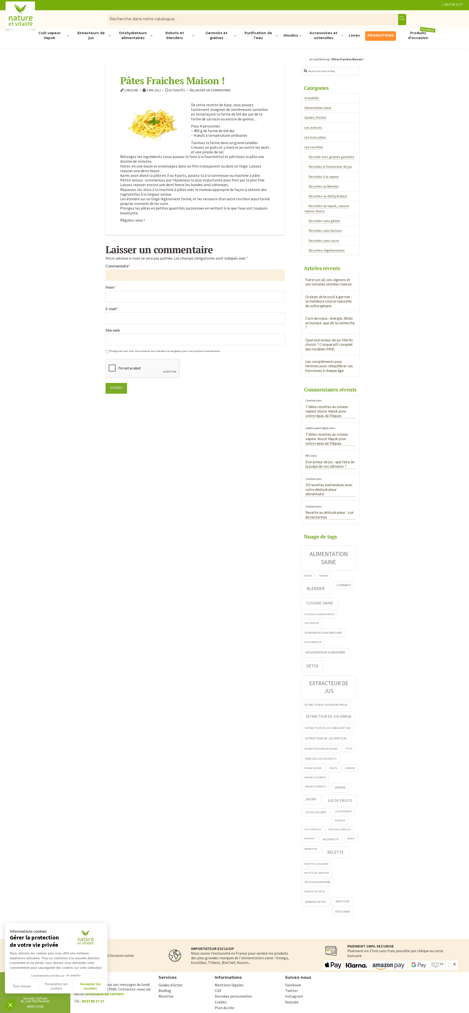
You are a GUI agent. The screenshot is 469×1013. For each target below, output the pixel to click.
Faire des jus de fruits (321, 758)
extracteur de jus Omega (328, 716)
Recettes (166, 996)
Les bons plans (315, 137)
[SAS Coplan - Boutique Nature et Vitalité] (30, 17)
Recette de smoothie (316, 873)
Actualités (176, 90)
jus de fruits (339, 800)
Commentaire (118, 266)
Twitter (291, 990)
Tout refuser (22, 986)
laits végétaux (312, 829)
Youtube (291, 1002)
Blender (316, 588)
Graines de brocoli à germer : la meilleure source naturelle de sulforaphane (328, 301)
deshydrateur (312, 642)
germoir (350, 768)
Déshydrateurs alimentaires (133, 35)
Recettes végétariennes (327, 250)
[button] (10, 1005)
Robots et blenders (174, 35)
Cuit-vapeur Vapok (49, 35)
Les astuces (313, 127)
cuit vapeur (311, 623)
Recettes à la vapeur (324, 176)
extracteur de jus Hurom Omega (326, 705)
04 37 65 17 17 (453, 4)
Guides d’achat (170, 984)
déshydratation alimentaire (323, 632)
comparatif (343, 585)
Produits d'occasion (421, 35)
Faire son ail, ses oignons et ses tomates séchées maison (328, 281)
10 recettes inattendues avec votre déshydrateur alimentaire (328, 489)
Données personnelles (233, 996)
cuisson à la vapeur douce (319, 614)
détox (312, 666)
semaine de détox (314, 891)
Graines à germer (315, 777)
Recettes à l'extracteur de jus (330, 166)
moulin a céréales (340, 829)
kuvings (340, 820)
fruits (333, 768)
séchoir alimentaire (317, 882)
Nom (111, 287)
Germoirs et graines (216, 35)
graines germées (315, 786)
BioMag (165, 990)
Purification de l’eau (258, 35)
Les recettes (313, 147)
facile (348, 748)
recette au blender (316, 863)
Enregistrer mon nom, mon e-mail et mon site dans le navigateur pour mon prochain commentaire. (164, 351)
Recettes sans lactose (325, 230)
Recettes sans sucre (324, 240)
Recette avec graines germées (331, 157)
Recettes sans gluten (324, 221)
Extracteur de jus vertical (326, 738)
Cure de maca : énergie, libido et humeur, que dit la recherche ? (330, 322)
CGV (218, 990)
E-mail (112, 308)
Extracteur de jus (328, 687)
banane (323, 575)
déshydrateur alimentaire (325, 652)
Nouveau (309, 838)
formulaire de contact (104, 993)
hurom (340, 787)
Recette (335, 852)
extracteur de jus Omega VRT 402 (328, 728)
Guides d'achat (315, 117)
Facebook (293, 984)
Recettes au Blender (324, 186)
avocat (308, 575)
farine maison (312, 768)
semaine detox (315, 902)
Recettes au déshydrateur (328, 196)
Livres (354, 35)
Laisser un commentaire (212, 90)
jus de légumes (315, 812)
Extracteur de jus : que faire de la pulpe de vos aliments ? (329, 464)
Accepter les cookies (90, 986)
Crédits (221, 1002)
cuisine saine (319, 603)
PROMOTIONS (380, 35)
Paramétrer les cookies (56, 986)
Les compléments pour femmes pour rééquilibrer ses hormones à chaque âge (329, 366)
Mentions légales (229, 984)
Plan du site (224, 1007)
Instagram (294, 996)
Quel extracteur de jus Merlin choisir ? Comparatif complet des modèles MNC (329, 344)
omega (350, 838)
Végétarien (342, 911)
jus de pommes (343, 811)
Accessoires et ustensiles (323, 35)
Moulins (291, 35)
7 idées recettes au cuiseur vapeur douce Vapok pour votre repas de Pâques (326, 411)
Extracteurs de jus (91, 35)
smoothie (342, 901)
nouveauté (331, 839)
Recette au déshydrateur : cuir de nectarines (329, 514)
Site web (113, 330)
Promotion (310, 849)
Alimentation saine (317, 108)
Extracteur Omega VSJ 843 (321, 748)
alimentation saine (328, 558)
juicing (310, 799)
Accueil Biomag (319, 59)
